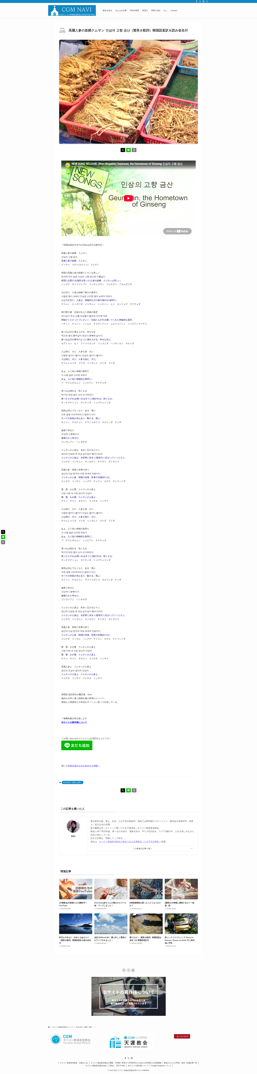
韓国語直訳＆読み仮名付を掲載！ (84, 766)
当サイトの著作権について (74, 722)
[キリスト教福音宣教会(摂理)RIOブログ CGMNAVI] (72, 10)
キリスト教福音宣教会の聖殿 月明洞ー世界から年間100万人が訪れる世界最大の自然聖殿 (126, 1063)
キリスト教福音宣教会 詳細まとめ (74, 1063)
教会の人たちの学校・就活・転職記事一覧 (180, 1063)
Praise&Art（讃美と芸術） (72, 782)
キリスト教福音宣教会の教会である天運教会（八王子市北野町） (130, 842)
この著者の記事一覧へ (142, 848)
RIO (73, 836)
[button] (123, 150)
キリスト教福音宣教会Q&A (96, 1066)
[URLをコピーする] (134, 150)
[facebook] (196, 1)
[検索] (207, 1)
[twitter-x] (200, 1)
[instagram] (203, 1)
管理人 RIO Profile (117, 1066)
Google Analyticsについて (161, 1066)
